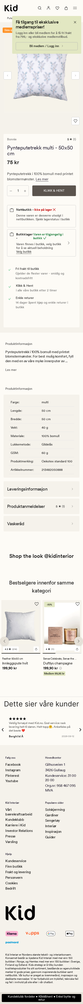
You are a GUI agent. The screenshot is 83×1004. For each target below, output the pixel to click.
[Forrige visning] (8, 76)
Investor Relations (19, 831)
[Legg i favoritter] (75, 121)
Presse (10, 836)
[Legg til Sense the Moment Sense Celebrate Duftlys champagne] (77, 649)
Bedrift (10, 888)
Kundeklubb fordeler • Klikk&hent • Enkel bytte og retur (41, 998)
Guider (50, 837)
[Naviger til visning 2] (61, 653)
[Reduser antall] (11, 190)
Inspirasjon (53, 831)
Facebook (12, 764)
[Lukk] (75, 22)
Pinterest (12, 775)
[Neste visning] (75, 76)
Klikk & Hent (54, 190)
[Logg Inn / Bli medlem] (48, 8)
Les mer (42, 179)
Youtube (11, 781)
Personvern (14, 877)
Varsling (11, 842)
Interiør (50, 826)
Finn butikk (13, 866)
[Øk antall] (25, 190)
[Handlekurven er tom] (66, 8)
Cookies (11, 883)
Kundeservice (15, 861)
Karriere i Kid (15, 825)
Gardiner (51, 815)
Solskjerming (55, 809)
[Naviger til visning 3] (74, 653)
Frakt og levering (18, 872)
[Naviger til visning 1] (21, 653)
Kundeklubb (14, 819)
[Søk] (39, 8)
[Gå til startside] (11, 8)
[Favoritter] (57, 8)
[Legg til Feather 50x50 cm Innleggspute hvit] (36, 649)
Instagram (13, 770)
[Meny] (75, 8)
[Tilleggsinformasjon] (60, 669)
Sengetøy (52, 820)
